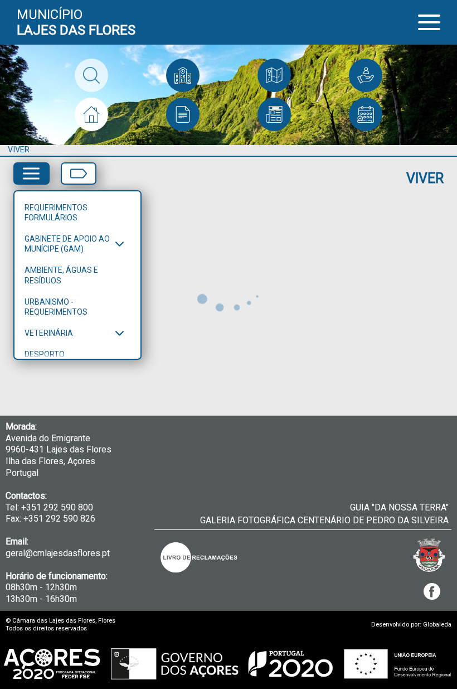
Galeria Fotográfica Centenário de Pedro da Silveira (324, 520)
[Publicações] (183, 114)
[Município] (183, 75)
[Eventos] (365, 114)
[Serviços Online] (365, 75)
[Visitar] (274, 75)
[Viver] (91, 114)
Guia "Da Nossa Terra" (399, 507)
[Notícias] (274, 114)
